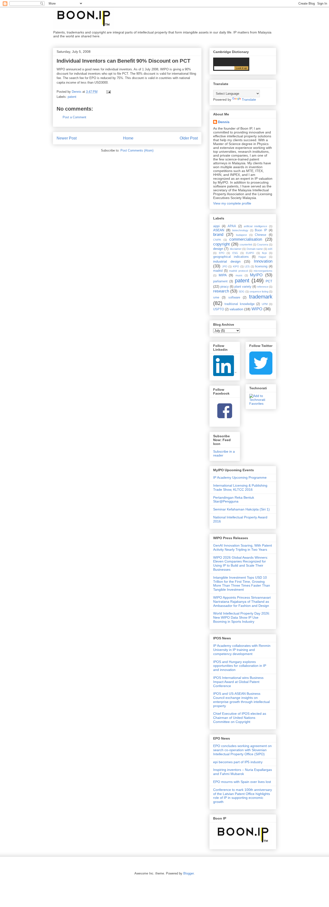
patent (72, 97)
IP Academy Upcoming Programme (240, 477)
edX (270, 248)
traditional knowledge (239, 304)
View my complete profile (232, 203)
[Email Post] (108, 91)
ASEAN (218, 230)
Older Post (189, 138)
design (218, 249)
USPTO (218, 309)
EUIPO (250, 253)
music (239, 275)
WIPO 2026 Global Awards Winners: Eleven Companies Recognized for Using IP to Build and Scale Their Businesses (240, 563)
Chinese (260, 235)
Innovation (263, 261)
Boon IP (261, 230)
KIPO (236, 266)
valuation (236, 309)
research (221, 291)
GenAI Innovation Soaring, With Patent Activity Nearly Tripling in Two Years (242, 547)
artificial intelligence (255, 226)
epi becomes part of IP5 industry (238, 762)
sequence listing (259, 291)
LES (247, 266)
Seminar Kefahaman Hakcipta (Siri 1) (241, 509)
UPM (265, 304)
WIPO (256, 309)
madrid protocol (238, 270)
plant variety (242, 286)
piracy (224, 286)
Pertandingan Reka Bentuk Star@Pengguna (233, 499)
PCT (269, 281)
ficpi (264, 253)
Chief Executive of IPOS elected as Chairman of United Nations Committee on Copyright (239, 718)
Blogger (188, 873)
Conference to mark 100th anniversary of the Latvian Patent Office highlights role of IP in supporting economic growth (242, 796)
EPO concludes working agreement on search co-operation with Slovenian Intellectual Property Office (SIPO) (242, 750)
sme (216, 297)
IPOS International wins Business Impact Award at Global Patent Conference (238, 682)
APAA (232, 226)
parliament (220, 281)
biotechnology (240, 230)
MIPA (223, 275)
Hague (262, 256)
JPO (224, 266)
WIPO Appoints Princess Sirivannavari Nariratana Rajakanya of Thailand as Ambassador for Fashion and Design (242, 602)
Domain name (255, 248)
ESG (235, 253)
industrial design (227, 261)
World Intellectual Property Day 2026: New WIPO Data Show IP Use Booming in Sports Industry (241, 617)
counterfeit (246, 244)
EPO (221, 253)
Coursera (262, 244)
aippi (216, 226)
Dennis (224, 122)
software (234, 297)
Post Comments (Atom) (136, 150)
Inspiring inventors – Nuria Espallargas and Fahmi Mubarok (242, 772)
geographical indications (231, 256)
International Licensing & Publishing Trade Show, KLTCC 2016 (240, 487)
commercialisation (245, 239)
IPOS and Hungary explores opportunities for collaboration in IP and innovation (239, 666)
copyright (221, 244)
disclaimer (236, 248)
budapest (241, 234)
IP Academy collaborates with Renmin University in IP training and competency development (241, 650)
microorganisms (263, 270)
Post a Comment (74, 117)
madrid (218, 270)
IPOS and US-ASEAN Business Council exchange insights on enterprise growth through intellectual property (241, 700)
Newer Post (67, 138)
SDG (241, 291)
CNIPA (217, 239)
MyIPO (256, 275)
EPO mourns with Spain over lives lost (242, 782)
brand (218, 234)
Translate (249, 99)
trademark (260, 297)
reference (262, 286)
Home (128, 138)
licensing (261, 266)
